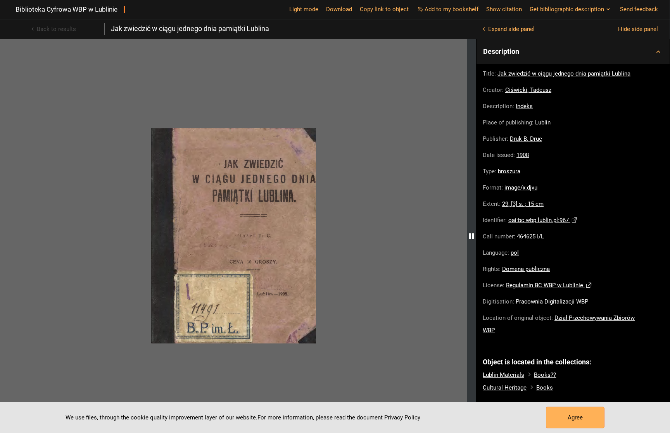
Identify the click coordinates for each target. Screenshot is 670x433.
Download (339, 9)
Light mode (303, 9)
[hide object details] (471, 236)
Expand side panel (511, 29)
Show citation (504, 9)
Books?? (545, 374)
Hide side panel (638, 29)
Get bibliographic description (567, 9)
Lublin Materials (503, 374)
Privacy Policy (402, 417)
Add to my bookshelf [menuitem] (451, 9)
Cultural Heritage (505, 387)
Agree (575, 417)
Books (544, 387)
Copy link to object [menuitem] (384, 9)
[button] (573, 51)
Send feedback (639, 9)
